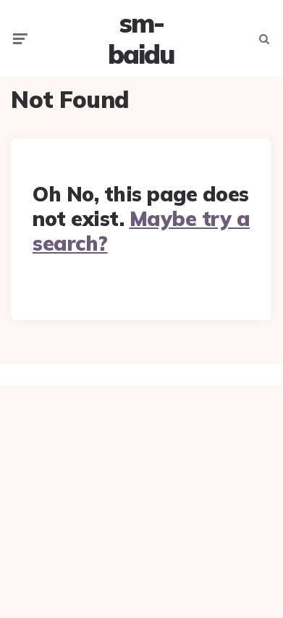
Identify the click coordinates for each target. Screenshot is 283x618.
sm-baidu (141, 38)
